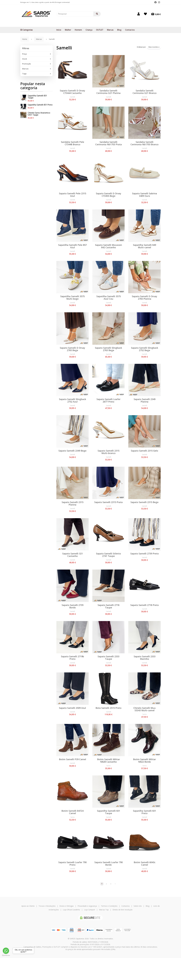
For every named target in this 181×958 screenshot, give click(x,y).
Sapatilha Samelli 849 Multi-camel (144, 246)
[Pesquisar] (97, 13)
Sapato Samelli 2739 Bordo (72, 606)
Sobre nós (138, 906)
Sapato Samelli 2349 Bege (72, 450)
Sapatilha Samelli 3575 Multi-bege (72, 297)
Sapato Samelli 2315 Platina (72, 503)
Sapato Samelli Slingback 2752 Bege (144, 349)
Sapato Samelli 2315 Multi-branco (108, 452)
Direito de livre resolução (122, 909)
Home (24, 39)
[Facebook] (155, 2)
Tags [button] (24, 73)
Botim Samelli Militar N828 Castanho (108, 760)
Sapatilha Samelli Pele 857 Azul (72, 246)
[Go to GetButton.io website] (6, 955)
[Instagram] (159, 2)
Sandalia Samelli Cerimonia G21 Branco (144, 91)
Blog (119, 30)
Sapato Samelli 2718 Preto (144, 605)
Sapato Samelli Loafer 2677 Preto (108, 400)
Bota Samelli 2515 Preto (108, 707)
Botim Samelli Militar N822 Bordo (144, 760)
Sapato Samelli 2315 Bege (144, 502)
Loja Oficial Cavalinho (71, 909)
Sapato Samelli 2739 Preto (144, 553)
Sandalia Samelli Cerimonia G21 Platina (108, 91)
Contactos (130, 30)
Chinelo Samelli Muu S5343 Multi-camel (144, 709)
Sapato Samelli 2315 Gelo (144, 450)
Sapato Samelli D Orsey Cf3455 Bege (108, 194)
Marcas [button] (25, 69)
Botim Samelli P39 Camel (72, 759)
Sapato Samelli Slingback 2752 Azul (72, 400)
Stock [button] (24, 59)
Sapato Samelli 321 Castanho (72, 554)
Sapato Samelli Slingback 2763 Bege (108, 349)
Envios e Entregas (66, 906)
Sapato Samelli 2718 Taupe (108, 606)
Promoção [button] (26, 64)
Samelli (64, 48)
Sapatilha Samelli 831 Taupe (37, 96)
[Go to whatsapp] (6, 951)
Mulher (68, 30)
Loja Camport (89, 909)
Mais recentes (153, 47)
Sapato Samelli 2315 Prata (108, 502)
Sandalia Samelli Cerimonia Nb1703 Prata (108, 143)
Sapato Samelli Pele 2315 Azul (72, 194)
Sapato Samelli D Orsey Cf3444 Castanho (72, 91)
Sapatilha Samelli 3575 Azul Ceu (108, 297)
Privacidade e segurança (87, 906)
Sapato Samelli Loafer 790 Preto (72, 863)
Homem (78, 30)
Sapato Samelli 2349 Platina (144, 400)
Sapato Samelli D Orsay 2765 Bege (72, 349)
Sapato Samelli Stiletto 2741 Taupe (108, 554)
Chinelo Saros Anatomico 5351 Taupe (39, 113)
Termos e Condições (109, 906)
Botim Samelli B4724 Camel (72, 812)
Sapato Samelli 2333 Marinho (144, 657)
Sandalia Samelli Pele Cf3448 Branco (72, 143)
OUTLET (99, 30)
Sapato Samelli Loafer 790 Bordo (108, 863)
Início (58, 30)
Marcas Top (104, 909)
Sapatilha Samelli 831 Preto (40, 104)
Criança (89, 30)
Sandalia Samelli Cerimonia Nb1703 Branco (144, 143)
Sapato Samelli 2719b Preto (72, 657)
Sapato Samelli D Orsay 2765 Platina (144, 297)
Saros (144, 714)
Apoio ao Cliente (28, 906)
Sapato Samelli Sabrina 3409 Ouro (144, 194)
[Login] (138, 14)
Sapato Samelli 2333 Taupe (108, 657)
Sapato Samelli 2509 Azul (72, 707)
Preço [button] (24, 54)
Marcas (110, 30)
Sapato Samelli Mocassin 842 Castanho (108, 246)
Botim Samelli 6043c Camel (144, 863)
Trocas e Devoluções (47, 906)
